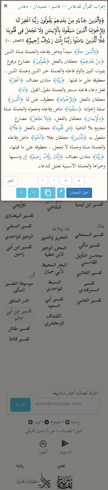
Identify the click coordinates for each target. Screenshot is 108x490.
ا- (21, 193)
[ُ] (61, 193)
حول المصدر (79, 193)
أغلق (10, 181)
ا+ (33, 193)
